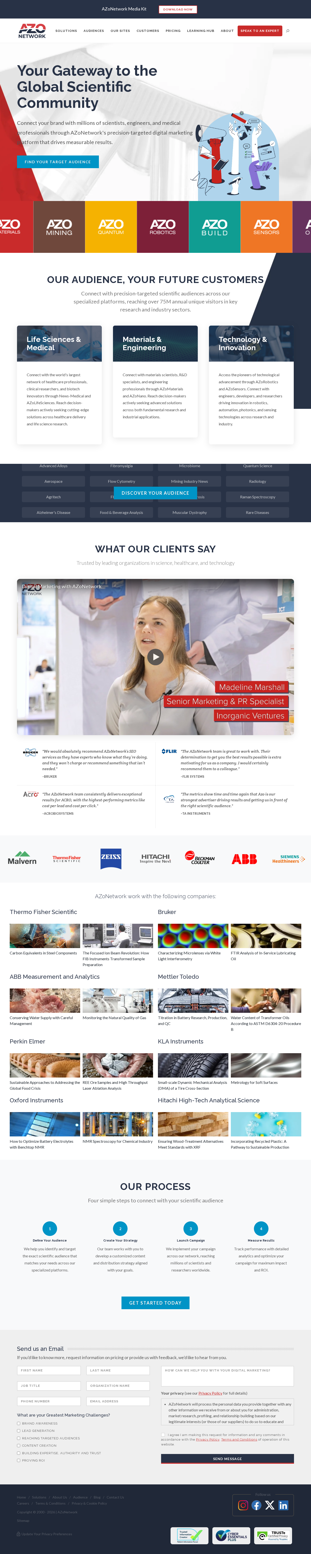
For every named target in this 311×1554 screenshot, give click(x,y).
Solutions (39, 1497)
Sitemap (23, 1520)
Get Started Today (155, 1303)
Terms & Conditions (50, 1503)
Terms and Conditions (239, 1439)
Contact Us (115, 1497)
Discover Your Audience (156, 493)
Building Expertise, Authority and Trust (61, 1453)
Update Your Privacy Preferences (46, 1534)
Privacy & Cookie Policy (89, 1503)
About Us (59, 1497)
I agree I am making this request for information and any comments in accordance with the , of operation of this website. (225, 1439)
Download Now (178, 9)
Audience (80, 1497)
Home (21, 1497)
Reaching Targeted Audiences (50, 1438)
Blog (97, 1497)
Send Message (227, 1459)
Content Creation (39, 1445)
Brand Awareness (39, 1423)
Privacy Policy (210, 1393)
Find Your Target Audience (58, 162)
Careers (23, 1503)
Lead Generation (38, 1431)
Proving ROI (33, 1460)
